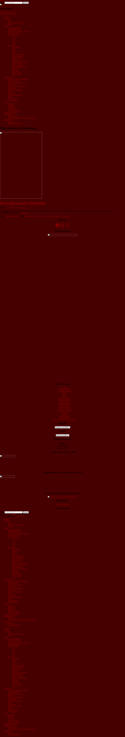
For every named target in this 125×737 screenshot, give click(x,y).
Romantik (15, 68)
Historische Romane (18, 54)
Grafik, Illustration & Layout (16, 86)
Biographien (15, 47)
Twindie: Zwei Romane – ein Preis (18, 31)
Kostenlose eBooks (14, 33)
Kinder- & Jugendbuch (64, 404)
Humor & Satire (17, 58)
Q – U (14, 42)
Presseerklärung (13, 109)
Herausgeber (12, 88)
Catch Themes (20, 516)
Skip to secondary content (8, 14)
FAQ (9, 21)
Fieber (35, 216)
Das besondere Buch (14, 28)
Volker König (64, 216)
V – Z (13, 44)
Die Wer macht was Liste (15, 22)
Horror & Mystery (17, 56)
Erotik (14, 49)
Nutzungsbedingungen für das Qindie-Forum (22, 118)
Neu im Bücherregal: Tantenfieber (23, 203)
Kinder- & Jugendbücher (19, 61)
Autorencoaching (13, 81)
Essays (14, 51)
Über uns (7, 19)
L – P (13, 40)
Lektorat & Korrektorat (15, 90)
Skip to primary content (7, 12)
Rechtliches (7, 120)
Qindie (45, 216)
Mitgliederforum (9, 114)
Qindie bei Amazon (63, 504)
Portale (10, 91)
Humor (40, 216)
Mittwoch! (11, 105)
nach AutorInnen (13, 35)
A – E (13, 37)
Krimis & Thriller (17, 63)
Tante (49, 216)
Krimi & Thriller (64, 405)
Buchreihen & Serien (14, 30)
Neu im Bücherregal (12, 216)
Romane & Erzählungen (19, 67)
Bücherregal (28, 216)
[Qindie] (3, 4)
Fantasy (14, 52)
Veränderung (56, 216)
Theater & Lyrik (17, 74)
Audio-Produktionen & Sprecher (18, 79)
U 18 (13, 75)
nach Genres (12, 45)
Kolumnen (11, 104)
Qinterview (11, 107)
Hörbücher (15, 60)
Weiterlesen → (25, 213)
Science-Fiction (16, 72)
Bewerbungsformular (10, 112)
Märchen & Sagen (17, 65)
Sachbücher (15, 70)
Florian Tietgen (21, 208)
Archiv (6, 102)
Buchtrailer (11, 84)
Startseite (6, 17)
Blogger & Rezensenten (15, 82)
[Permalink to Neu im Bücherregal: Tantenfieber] (21, 198)
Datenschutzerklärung (14, 123)
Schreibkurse (12, 93)
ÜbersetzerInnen (13, 98)
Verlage (10, 97)
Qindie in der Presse (14, 111)
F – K (13, 38)
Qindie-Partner (8, 77)
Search (2, 3)
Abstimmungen (12, 116)
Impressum (11, 121)
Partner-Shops (12, 100)
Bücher (6, 26)
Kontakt (10, 24)
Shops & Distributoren (15, 95)
